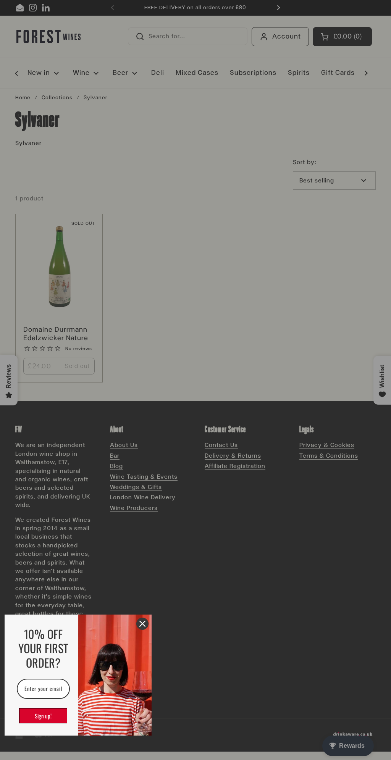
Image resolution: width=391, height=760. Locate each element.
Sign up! (43, 716)
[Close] (142, 624)
